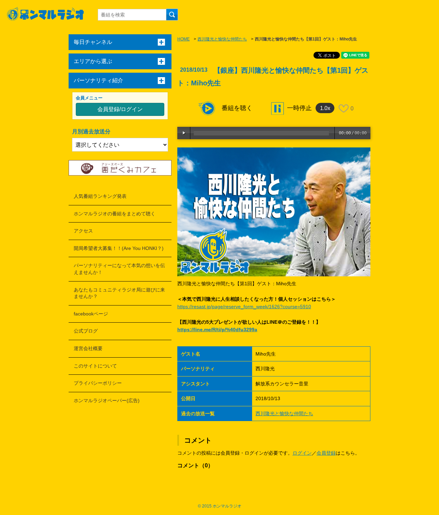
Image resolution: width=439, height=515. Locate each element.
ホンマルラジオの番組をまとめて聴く (114, 213)
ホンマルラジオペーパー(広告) (107, 400)
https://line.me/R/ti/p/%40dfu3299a (217, 329)
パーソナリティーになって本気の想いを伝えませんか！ (119, 269)
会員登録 (326, 453)
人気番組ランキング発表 (100, 196)
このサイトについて (95, 366)
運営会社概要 (88, 348)
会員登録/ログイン (120, 109)
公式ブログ (86, 331)
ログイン (302, 453)
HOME (183, 39)
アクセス (83, 230)
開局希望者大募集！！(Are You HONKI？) (119, 248)
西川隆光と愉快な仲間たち (222, 39)
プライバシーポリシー (98, 383)
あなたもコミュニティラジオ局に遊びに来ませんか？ (119, 293)
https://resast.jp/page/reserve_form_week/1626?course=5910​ (244, 306)
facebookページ (91, 313)
